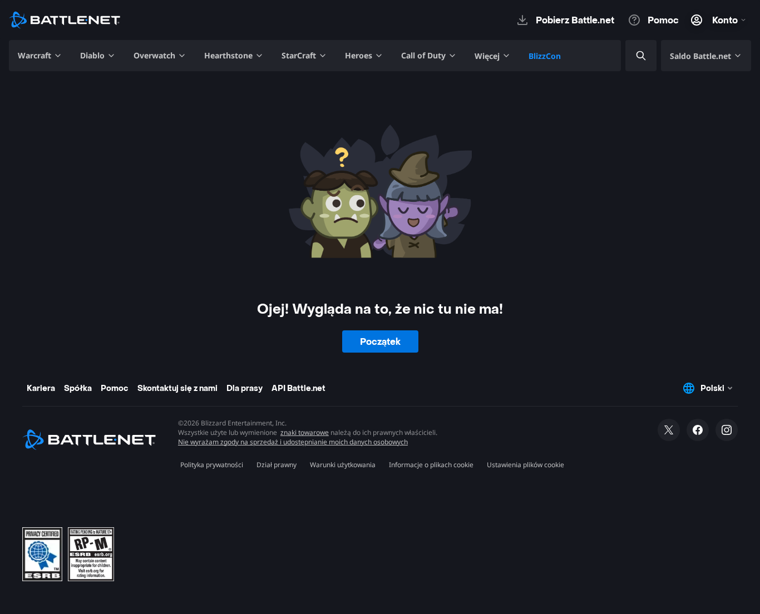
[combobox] (631, 56)
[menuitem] (40, 55)
